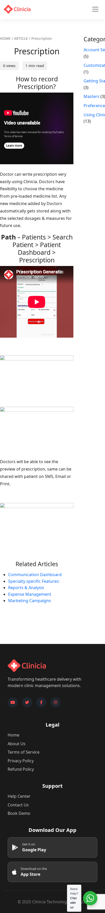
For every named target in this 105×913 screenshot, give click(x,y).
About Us (16, 743)
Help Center (19, 796)
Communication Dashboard (35, 574)
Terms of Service (24, 752)
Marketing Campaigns (29, 600)
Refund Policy (21, 769)
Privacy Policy (21, 761)
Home (13, 735)
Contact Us (18, 805)
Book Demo (19, 813)
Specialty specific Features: (34, 581)
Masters (91, 96)
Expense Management (29, 594)
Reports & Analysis (26, 587)
